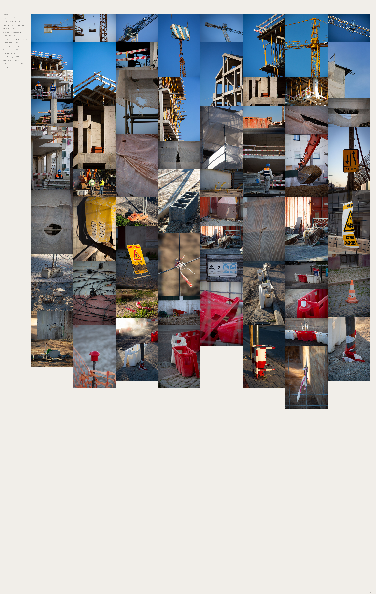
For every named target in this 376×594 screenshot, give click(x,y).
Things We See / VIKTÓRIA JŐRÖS (12, 18)
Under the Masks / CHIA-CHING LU (12, 46)
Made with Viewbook (369, 593)
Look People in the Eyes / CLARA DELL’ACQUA (15, 39)
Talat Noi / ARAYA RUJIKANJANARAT (12, 21)
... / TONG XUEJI (7, 67)
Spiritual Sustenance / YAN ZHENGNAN (13, 64)
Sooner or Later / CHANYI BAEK (11, 53)
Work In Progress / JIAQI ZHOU (11, 50)
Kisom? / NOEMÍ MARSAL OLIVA (11, 60)
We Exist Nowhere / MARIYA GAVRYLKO (13, 25)
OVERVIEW (6, 14)
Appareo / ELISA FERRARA (10, 28)
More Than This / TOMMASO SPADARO (13, 32)
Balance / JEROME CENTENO (10, 43)
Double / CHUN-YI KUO (9, 35)
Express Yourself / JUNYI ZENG (11, 57)
